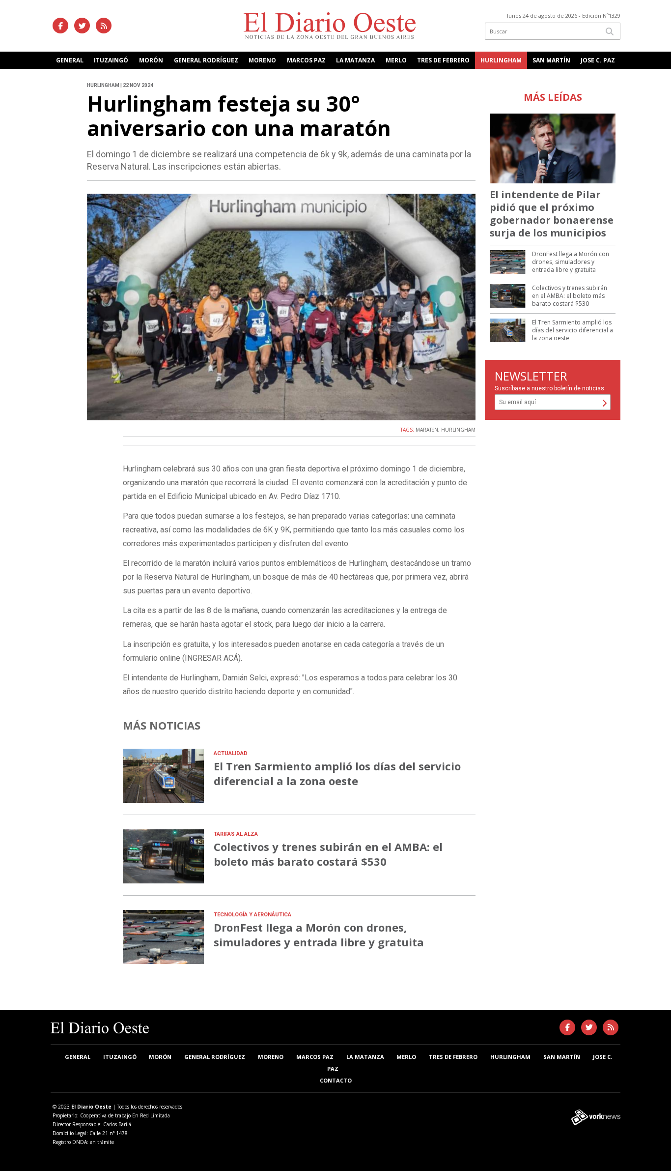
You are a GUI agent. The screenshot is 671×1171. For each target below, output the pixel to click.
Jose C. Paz (598, 60)
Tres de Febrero (443, 60)
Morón (151, 60)
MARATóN (427, 429)
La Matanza (355, 60)
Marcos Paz (306, 60)
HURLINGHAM (458, 429)
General (70, 60)
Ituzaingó (111, 60)
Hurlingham (501, 60)
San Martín (551, 60)
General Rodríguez (206, 60)
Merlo (396, 60)
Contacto (336, 1080)
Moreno (262, 60)
